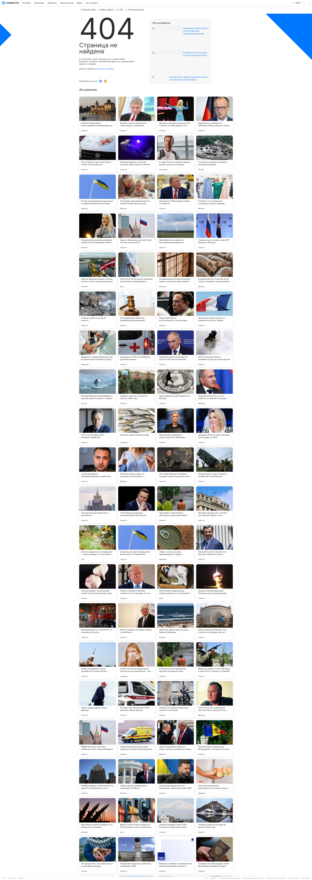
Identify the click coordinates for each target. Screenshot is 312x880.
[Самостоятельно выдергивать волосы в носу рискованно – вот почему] (136, 660)
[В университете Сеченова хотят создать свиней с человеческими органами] (214, 270)
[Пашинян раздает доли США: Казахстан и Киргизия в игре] (175, 816)
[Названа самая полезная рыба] (136, 426)
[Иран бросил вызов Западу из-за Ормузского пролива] (97, 816)
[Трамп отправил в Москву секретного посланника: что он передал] (136, 582)
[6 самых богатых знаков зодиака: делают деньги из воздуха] (175, 154)
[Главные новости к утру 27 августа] (97, 309)
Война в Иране (107, 10)
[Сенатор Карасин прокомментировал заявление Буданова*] (97, 465)
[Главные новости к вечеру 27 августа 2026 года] (136, 387)
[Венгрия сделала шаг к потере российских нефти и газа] (214, 504)
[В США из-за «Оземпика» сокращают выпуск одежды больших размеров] (214, 193)
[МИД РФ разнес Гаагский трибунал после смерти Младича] (97, 738)
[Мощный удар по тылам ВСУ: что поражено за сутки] (97, 621)
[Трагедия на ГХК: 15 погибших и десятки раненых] (136, 348)
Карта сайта (305, 878)
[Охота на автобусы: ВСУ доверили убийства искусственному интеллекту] (97, 426)
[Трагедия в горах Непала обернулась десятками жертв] (175, 504)
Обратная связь (293, 878)
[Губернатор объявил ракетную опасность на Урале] (175, 699)
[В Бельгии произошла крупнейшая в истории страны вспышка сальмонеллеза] (214, 777)
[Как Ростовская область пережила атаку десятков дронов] (214, 348)
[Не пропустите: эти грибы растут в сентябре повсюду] (97, 855)
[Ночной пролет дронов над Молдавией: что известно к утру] (214, 738)
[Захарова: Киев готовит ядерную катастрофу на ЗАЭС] (214, 426)
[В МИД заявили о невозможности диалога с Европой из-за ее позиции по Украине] (97, 777)
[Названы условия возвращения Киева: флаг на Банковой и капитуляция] (136, 543)
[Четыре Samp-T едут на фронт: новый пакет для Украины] (214, 465)
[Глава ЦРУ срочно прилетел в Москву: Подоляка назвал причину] (214, 543)
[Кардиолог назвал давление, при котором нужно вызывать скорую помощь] (97, 348)
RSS (206, 878)
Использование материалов (276, 878)
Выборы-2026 (89, 10)
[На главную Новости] (12, 3)
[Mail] (3, 3)
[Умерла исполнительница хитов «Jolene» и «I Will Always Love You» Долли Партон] (175, 115)
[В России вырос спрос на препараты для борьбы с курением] (136, 465)
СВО (121, 10)
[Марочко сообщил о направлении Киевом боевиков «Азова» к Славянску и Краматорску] (175, 855)
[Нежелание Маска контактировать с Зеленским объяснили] (175, 309)
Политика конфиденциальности (253, 878)
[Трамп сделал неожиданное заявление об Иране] (136, 777)
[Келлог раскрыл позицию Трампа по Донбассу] (136, 621)
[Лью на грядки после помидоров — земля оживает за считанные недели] (97, 543)
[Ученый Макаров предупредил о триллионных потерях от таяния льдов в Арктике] (97, 387)
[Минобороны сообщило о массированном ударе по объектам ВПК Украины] (175, 232)
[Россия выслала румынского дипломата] (97, 504)
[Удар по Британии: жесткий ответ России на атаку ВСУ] (136, 232)
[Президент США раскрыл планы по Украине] (175, 193)
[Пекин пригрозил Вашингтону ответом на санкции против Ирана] (214, 621)
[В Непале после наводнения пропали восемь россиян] (175, 660)
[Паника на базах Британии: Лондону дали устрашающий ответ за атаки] (214, 582)
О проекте (213, 878)
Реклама (21, 878)
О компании (11, 878)
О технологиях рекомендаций (229, 878)
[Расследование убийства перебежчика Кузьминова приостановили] (136, 309)
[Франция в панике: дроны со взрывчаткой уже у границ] (214, 309)
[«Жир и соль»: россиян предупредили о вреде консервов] (175, 543)
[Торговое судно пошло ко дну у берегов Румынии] (175, 621)
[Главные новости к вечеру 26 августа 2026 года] (214, 816)
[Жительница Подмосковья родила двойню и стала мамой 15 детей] (175, 582)
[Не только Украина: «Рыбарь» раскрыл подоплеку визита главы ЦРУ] (175, 465)
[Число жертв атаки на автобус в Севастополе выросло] (97, 154)
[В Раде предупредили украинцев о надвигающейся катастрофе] (97, 193)
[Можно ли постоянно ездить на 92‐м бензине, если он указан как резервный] (136, 816)
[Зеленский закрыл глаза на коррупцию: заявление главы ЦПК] (175, 777)
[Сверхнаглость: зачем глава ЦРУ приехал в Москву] (214, 232)
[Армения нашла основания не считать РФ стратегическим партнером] (175, 348)
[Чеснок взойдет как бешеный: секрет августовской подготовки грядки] (97, 582)
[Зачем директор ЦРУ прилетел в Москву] (175, 387)
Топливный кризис (136, 10)
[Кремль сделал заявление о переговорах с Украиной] (136, 115)
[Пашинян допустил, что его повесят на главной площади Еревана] (214, 387)
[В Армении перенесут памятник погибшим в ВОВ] (136, 855)
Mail (3, 878)
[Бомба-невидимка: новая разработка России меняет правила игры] (97, 660)
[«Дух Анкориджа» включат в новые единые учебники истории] (175, 738)
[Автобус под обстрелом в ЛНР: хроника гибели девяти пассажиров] (136, 699)
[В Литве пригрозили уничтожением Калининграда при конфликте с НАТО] (97, 115)
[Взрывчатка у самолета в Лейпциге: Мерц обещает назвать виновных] (214, 115)
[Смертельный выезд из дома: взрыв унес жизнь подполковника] (136, 738)
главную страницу (106, 69)
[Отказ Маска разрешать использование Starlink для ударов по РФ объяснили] (136, 504)
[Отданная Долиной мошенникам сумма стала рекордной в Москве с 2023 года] (97, 232)
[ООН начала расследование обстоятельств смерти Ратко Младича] (214, 699)
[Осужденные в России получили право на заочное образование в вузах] (175, 270)
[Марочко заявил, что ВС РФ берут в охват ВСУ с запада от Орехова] (214, 660)
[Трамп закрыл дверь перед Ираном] (97, 699)
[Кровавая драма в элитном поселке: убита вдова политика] (136, 154)
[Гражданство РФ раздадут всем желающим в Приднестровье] (214, 855)
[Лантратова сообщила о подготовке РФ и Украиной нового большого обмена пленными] (175, 426)
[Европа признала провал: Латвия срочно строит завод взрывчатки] (97, 270)
